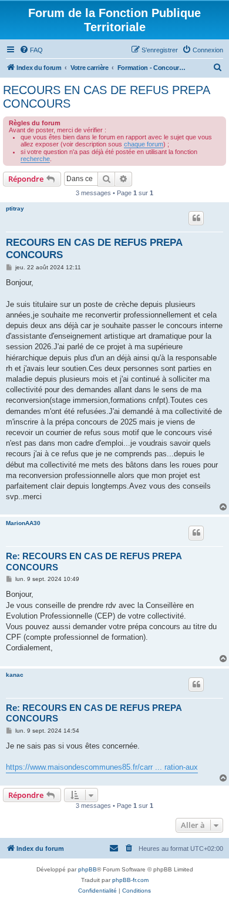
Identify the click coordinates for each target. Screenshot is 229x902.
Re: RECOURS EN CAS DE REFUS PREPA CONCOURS (93, 561)
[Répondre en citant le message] (196, 218)
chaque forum (143, 144)
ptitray (15, 208)
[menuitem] (31, 50)
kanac (14, 675)
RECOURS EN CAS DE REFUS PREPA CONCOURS (106, 96)
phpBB (87, 869)
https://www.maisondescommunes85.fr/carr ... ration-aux (102, 767)
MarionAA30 (23, 523)
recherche (35, 158)
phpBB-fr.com (130, 880)
